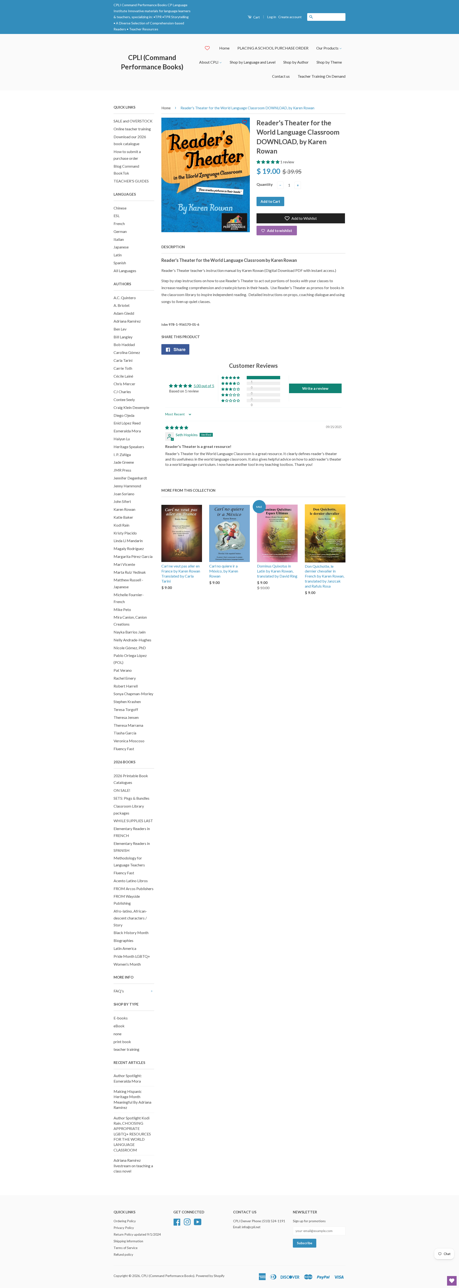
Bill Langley (123, 337)
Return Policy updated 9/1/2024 (137, 1234)
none (117, 1033)
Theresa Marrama (128, 725)
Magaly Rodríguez (129, 548)
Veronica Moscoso (129, 740)
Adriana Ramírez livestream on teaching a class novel (133, 1165)
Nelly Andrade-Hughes (132, 640)
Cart (256, 17)
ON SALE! (122, 790)
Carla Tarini (123, 360)
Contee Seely (124, 399)
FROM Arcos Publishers (133, 888)
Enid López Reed (127, 423)
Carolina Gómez (127, 352)
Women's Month (127, 964)
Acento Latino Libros (131, 880)
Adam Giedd (124, 313)
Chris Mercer (124, 383)
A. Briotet (122, 305)
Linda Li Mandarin (128, 540)
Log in (271, 17)
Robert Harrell (126, 686)
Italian (119, 239)
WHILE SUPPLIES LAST (133, 820)
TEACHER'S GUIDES (131, 181)
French (119, 223)
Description (173, 247)
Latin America (125, 948)
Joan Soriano (124, 493)
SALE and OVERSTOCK (133, 121)
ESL (117, 215)
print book (122, 1041)
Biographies (123, 940)
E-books (121, 1018)
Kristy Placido (125, 533)
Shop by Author (296, 62)
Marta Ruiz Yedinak (130, 572)
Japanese (121, 247)
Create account (290, 17)
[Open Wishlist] (452, 1281)
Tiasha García (125, 733)
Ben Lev (120, 329)
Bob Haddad (124, 344)
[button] (268, 162)
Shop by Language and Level (252, 62)
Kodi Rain (121, 525)
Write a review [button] (315, 388)
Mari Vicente (124, 564)
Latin (118, 255)
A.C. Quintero (125, 297)
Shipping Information (128, 1241)
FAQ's (119, 991)
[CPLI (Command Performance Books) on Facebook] (176, 1221)
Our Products (327, 48)
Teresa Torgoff (126, 709)
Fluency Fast (124, 748)
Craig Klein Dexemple (131, 407)
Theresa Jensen (126, 717)
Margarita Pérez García (133, 556)
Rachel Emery (125, 678)
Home (224, 48)
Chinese (120, 208)
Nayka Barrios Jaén (130, 632)
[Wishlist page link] (207, 48)
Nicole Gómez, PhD (130, 647)
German (120, 231)
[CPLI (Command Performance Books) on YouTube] (198, 1221)
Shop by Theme (329, 62)
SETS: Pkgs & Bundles (131, 798)
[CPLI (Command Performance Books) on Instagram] (187, 1221)
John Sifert (122, 501)
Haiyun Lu (122, 438)
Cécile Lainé (123, 376)
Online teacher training (132, 129)
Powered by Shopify (210, 1276)
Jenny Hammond (127, 486)
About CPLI (209, 62)
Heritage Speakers (129, 446)
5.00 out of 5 (204, 385)
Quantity (265, 184)
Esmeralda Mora (127, 431)
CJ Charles (122, 391)
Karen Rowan (124, 509)
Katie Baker (123, 517)
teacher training (126, 1049)
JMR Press (122, 470)
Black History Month (131, 932)
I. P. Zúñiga (122, 454)
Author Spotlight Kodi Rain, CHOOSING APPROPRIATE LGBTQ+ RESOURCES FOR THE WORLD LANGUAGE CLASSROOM (132, 1134)
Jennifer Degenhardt (130, 478)
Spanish (120, 262)
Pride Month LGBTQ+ (132, 956)
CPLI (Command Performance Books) (152, 62)
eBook (119, 1026)
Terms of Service (125, 1248)
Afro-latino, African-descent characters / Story (130, 918)
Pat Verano (123, 670)
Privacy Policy (124, 1228)
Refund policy (123, 1254)
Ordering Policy (125, 1221)
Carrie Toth (123, 368)
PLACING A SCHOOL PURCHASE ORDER (272, 48)
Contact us (281, 76)
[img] (176, 427)
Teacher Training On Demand (321, 76)
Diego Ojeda (124, 415)
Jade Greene (124, 462)
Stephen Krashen (127, 701)
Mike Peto (122, 609)
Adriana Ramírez (127, 321)
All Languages (125, 270)
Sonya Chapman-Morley (133, 693)
